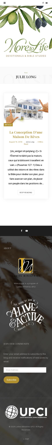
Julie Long (30, 142)
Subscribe (11, 380)
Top (27, 439)
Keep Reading (26, 192)
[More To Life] (26, 48)
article (8, 125)
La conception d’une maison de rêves (25, 134)
